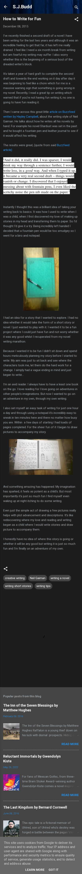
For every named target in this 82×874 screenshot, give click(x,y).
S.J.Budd (22, 7)
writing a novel (60, 578)
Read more (70, 744)
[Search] (76, 8)
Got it (54, 870)
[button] (76, 20)
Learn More (35, 870)
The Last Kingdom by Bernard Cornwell (35, 807)
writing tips (43, 586)
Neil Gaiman (37, 578)
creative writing (15, 578)
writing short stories (18, 586)
